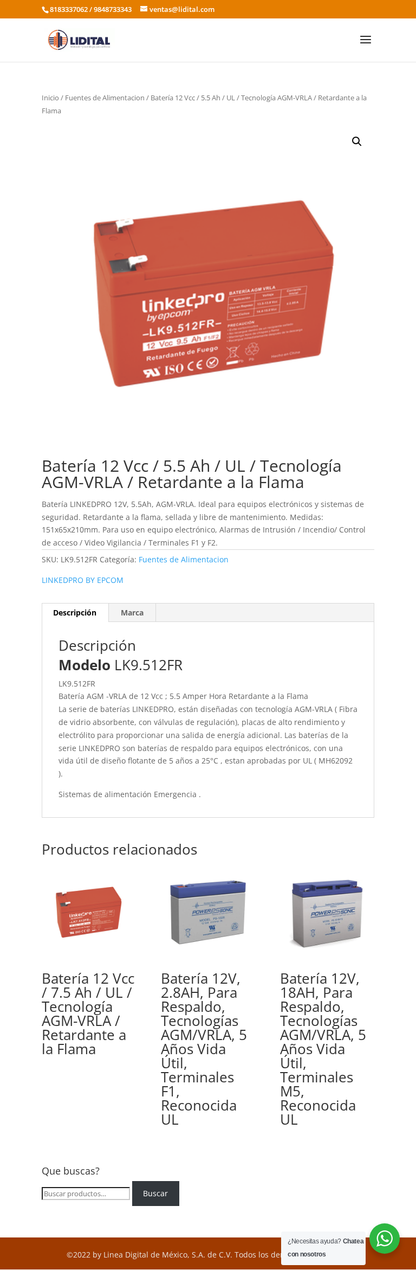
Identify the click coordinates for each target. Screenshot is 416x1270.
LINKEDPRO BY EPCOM (82, 580)
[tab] (75, 613)
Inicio (50, 97)
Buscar (155, 1193)
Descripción (74, 612)
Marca (132, 612)
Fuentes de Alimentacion (105, 97)
